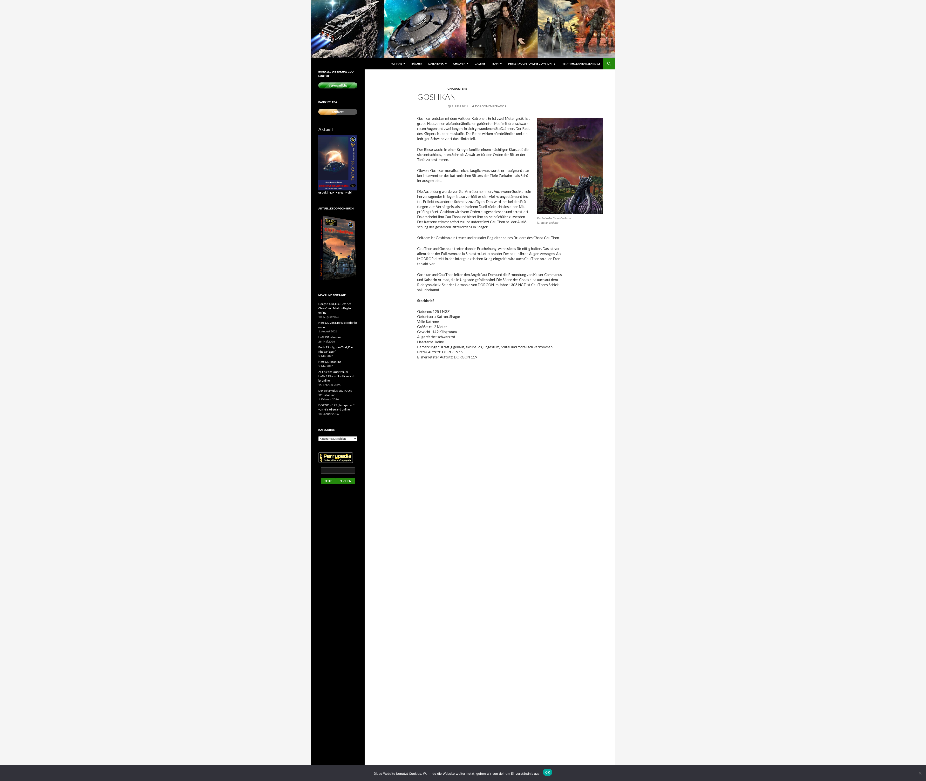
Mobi (348, 192)
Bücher (416, 63)
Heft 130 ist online (329, 362)
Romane (396, 63)
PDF (331, 192)
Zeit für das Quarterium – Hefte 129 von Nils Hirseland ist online (336, 376)
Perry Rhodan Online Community (531, 63)
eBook (322, 192)
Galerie (480, 63)
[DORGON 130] (337, 162)
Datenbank (435, 63)
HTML (339, 192)
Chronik (459, 63)
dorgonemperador (490, 106)
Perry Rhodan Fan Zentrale (581, 63)
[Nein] (920, 773)
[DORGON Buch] (337, 248)
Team (494, 63)
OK (547, 772)
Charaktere (457, 88)
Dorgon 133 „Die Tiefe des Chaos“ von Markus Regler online (334, 308)
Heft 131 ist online (329, 337)
